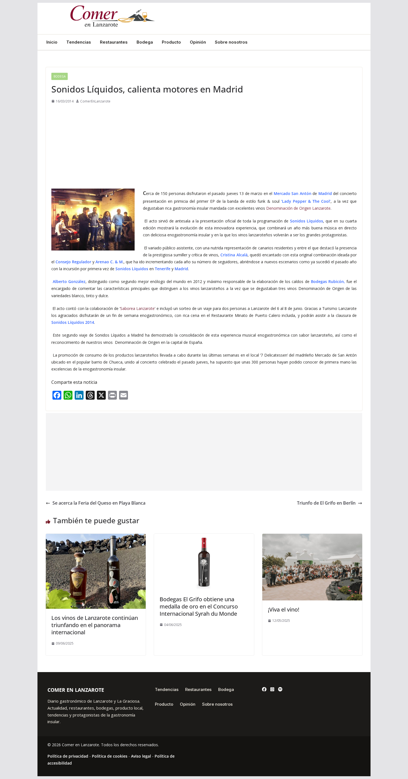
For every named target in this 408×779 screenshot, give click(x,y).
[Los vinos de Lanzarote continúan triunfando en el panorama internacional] (96, 538)
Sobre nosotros (231, 42)
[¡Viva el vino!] (312, 538)
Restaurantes (114, 42)
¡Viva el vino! (283, 609)
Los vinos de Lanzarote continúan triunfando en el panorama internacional (94, 625)
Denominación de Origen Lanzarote (298, 208)
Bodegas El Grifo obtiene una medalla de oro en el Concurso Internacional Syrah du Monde (199, 606)
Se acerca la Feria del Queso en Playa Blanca (98, 503)
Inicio (51, 42)
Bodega (145, 42)
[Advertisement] (204, 146)
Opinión (198, 42)
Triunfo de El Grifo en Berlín (326, 503)
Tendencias (78, 42)
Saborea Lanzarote (137, 308)
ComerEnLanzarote (95, 101)
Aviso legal (141, 756)
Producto (171, 42)
